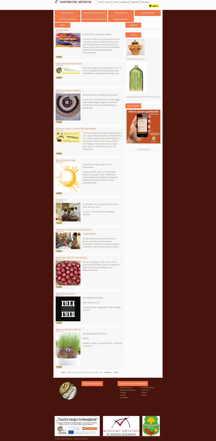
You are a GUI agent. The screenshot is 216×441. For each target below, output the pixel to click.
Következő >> (108, 372)
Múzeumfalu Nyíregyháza (128, 390)
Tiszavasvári (145, 390)
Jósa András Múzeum (147, 388)
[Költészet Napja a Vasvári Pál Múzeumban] (68, 142)
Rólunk (100, 2)
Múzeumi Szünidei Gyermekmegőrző (74, 229)
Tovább (59, 57)
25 (73, 372)
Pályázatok (121, 12)
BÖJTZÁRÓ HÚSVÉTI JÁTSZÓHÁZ (71, 257)
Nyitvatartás (145, 2)
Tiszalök (143, 392)
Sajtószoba (147, 12)
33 (94, 372)
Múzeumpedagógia (94, 12)
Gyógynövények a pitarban (69, 63)
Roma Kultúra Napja (65, 160)
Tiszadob (122, 395)
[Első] (63, 372)
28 (81, 372)
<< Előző (69, 372)
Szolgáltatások (124, 2)
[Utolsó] (116, 372)
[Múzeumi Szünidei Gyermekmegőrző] (68, 249)
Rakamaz (144, 395)
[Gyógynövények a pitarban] (68, 74)
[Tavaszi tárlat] (68, 47)
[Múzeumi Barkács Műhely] (68, 120)
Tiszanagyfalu (124, 397)
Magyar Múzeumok (126, 388)
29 (83, 372)
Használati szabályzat (94, 19)
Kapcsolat (108, 2)
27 (78, 372)
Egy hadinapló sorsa (65, 293)
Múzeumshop (121, 19)
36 (102, 372)
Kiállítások (67, 12)
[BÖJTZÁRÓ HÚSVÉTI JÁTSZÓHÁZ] (68, 285)
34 (96, 372)
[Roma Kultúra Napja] (68, 191)
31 (89, 372)
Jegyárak (115, 2)
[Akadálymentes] (153, 7)
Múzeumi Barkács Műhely (68, 90)
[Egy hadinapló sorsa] (68, 321)
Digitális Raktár (67, 19)
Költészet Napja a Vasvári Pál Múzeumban (76, 128)
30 (86, 372)
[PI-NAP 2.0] (68, 221)
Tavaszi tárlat (62, 30)
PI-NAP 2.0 (61, 200)
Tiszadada (123, 392)
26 (76, 372)
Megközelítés (135, 2)
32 (91, 372)
